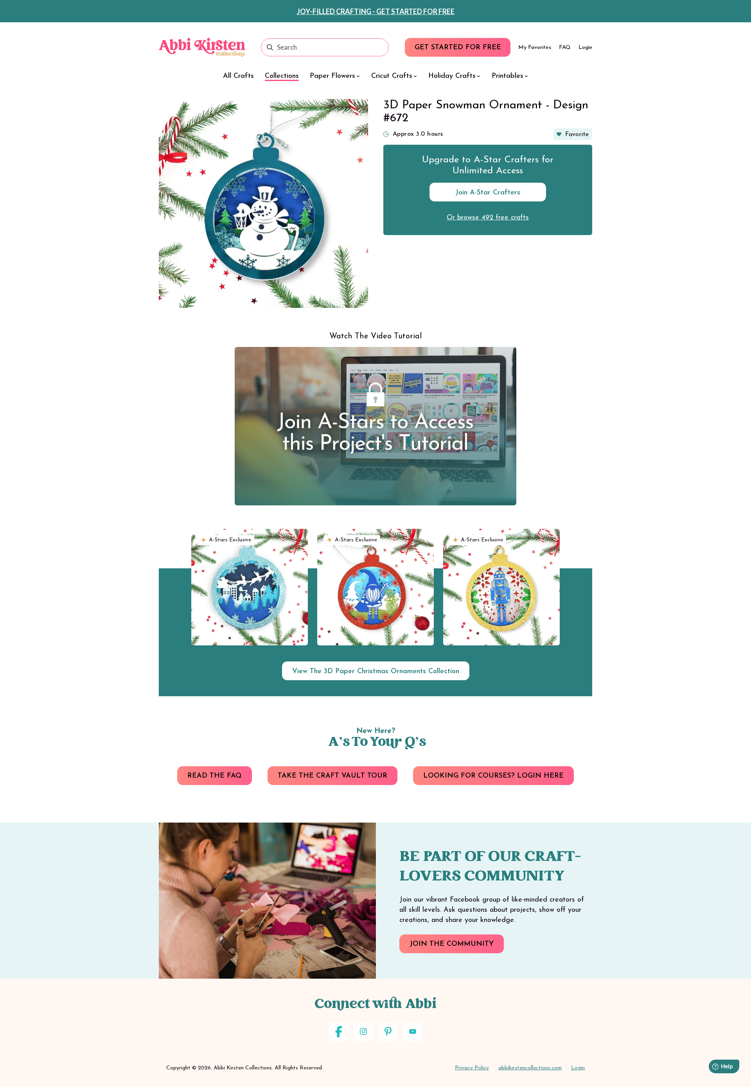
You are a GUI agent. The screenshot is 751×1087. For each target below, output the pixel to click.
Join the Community (452, 944)
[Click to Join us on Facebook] (339, 1032)
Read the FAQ (214, 776)
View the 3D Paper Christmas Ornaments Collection (375, 671)
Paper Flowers (332, 76)
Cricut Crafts (391, 76)
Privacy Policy (472, 1068)
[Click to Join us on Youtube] (412, 1032)
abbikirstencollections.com (530, 1068)
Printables (507, 76)
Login (585, 47)
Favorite (577, 134)
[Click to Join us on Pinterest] (388, 1032)
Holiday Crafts (452, 76)
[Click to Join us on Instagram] (363, 1032)
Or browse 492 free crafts (488, 217)
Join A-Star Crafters (487, 192)
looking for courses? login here (493, 776)
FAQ (565, 47)
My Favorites (534, 47)
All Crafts (238, 76)
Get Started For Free (458, 47)
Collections (282, 76)
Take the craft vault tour (332, 776)
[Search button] (270, 47)
